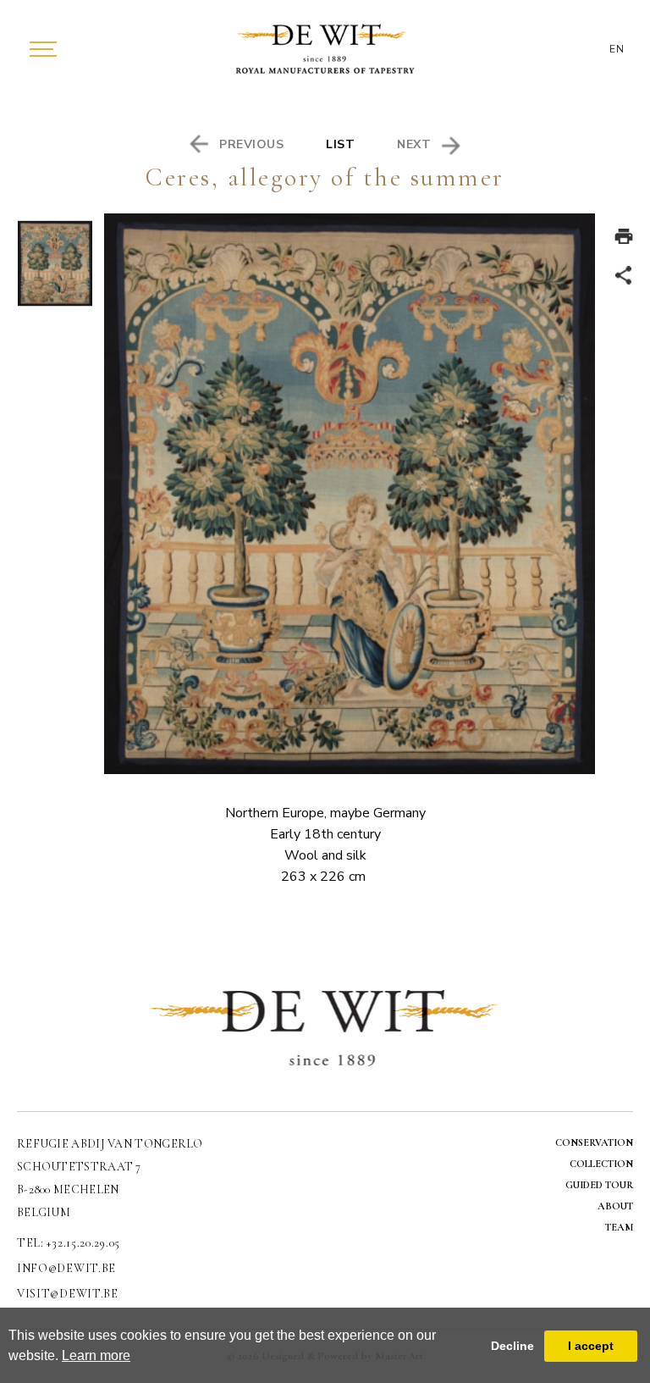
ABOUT (615, 1206)
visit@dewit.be (67, 1293)
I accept (591, 1346)
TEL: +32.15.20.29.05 (68, 1243)
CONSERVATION (594, 1142)
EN (617, 49)
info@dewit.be (66, 1268)
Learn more (96, 1355)
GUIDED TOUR (599, 1185)
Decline (512, 1346)
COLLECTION (601, 1164)
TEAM (619, 1227)
